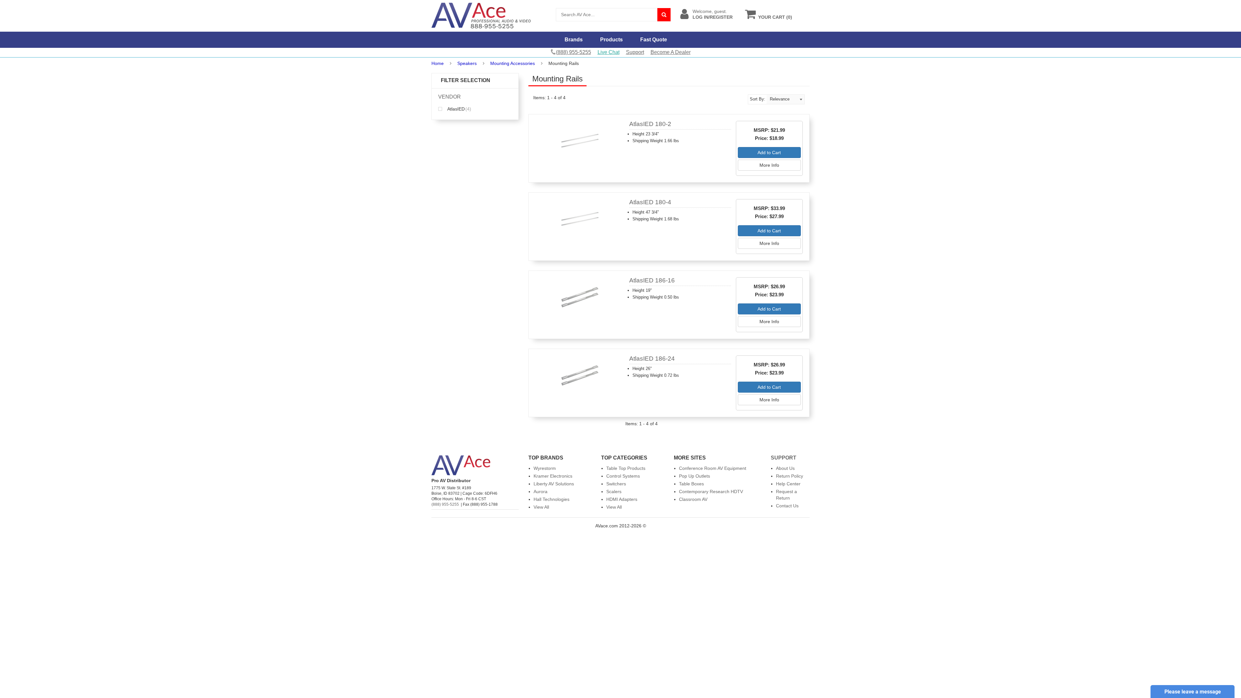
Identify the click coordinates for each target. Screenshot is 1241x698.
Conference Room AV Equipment (712, 468)
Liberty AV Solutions (554, 483)
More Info (769, 165)
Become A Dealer (671, 52)
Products (611, 39)
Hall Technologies (551, 499)
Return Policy (789, 476)
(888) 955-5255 (445, 504)
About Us (785, 468)
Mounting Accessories (512, 63)
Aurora (540, 491)
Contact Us (787, 505)
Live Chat (609, 52)
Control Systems (623, 476)
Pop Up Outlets (694, 476)
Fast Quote (653, 39)
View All (541, 507)
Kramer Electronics (553, 476)
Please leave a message (1192, 692)
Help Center (788, 483)
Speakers (467, 63)
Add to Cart (769, 152)
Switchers (616, 483)
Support (635, 52)
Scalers (613, 491)
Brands (574, 39)
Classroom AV (693, 499)
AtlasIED (458, 109)
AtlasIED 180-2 (650, 124)
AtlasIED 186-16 (652, 280)
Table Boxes (691, 483)
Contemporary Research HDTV (711, 491)
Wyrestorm (545, 468)
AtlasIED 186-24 (652, 358)
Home (437, 63)
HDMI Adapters (621, 499)
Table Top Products (625, 468)
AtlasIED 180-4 (650, 202)
